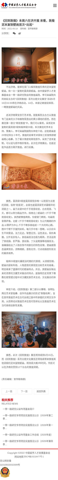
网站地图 (19, 456)
